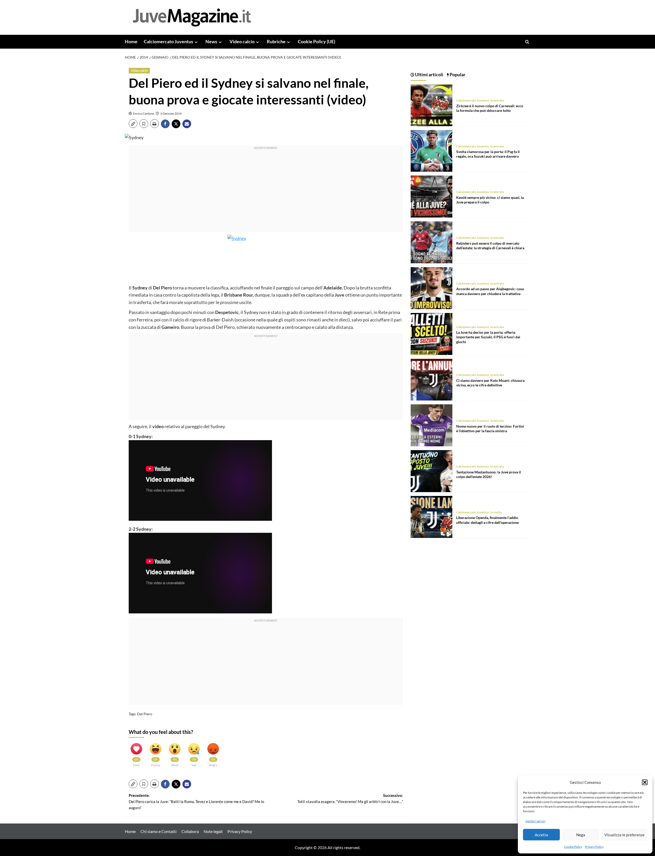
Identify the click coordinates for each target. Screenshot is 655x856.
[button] (644, 782)
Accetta (541, 834)
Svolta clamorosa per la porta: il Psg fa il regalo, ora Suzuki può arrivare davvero (488, 153)
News (211, 41)
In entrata (497, 100)
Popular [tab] (457, 74)
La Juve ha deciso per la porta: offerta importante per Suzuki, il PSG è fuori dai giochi (488, 337)
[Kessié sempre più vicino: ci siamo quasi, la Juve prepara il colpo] (432, 195)
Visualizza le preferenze (624, 834)
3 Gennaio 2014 (171, 113)
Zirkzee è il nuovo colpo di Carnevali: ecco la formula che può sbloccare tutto (489, 108)
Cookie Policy (573, 847)
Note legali (213, 831)
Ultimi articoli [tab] (428, 74)
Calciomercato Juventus (168, 41)
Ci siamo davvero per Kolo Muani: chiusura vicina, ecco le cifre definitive (490, 382)
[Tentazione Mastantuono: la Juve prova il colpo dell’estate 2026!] (432, 470)
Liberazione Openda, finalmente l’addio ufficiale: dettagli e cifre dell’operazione (487, 519)
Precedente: (196, 801)
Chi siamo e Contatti (158, 831)
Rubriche (276, 41)
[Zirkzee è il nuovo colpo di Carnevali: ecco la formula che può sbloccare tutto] (432, 104)
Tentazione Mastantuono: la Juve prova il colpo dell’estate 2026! (488, 474)
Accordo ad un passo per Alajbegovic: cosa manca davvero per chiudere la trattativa (490, 291)
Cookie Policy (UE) (316, 41)
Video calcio (242, 41)
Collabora (190, 831)
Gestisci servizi (535, 821)
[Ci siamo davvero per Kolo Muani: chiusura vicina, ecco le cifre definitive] (432, 379)
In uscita (496, 512)
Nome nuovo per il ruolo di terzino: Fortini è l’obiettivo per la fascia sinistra (490, 428)
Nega (580, 834)
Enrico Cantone (143, 113)
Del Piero (144, 714)
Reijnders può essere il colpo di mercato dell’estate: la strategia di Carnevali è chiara (490, 245)
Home (131, 41)
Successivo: (350, 798)
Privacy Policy (594, 847)
